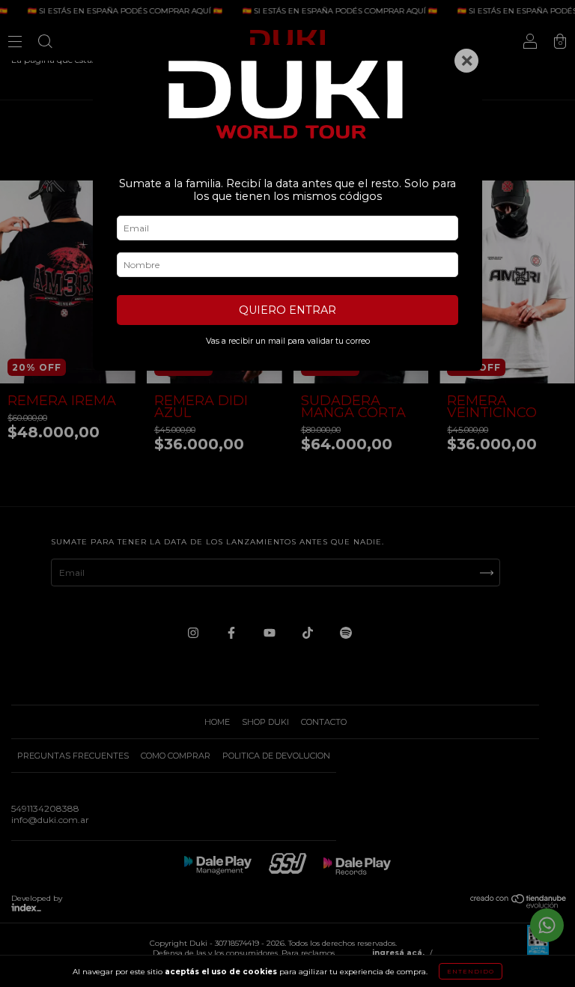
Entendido (470, 971)
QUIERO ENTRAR (287, 310)
